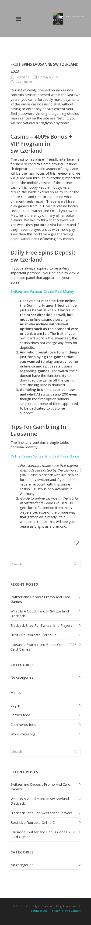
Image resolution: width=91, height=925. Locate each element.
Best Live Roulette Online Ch (33, 635)
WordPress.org (22, 734)
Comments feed (23, 724)
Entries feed (20, 715)
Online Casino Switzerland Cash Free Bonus (45, 456)
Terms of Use (39, 910)
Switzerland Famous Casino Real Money (42, 291)
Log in (15, 705)
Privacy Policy (59, 910)
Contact (75, 910)
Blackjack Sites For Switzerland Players (41, 625)
